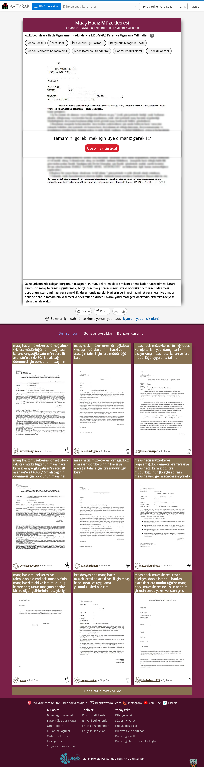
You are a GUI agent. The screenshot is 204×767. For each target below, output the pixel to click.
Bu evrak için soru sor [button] (129, 731)
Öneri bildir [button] (55, 726)
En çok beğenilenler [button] (95, 726)
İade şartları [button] (55, 741)
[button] (136, 7)
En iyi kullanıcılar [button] (93, 731)
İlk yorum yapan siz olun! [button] (140, 318)
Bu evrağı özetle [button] (125, 736)
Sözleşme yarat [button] (125, 720)
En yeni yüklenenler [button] (95, 720)
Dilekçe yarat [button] (123, 715)
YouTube (155, 703)
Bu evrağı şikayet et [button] (60, 715)
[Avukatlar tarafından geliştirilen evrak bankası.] (15, 6)
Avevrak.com (41, 703)
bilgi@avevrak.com (108, 703)
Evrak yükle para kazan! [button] (62, 720)
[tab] (69, 333)
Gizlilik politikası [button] (58, 736)
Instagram (135, 703)
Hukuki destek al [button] (126, 726)
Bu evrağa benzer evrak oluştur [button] (136, 741)
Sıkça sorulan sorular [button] (61, 746)
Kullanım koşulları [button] (59, 731)
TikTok (172, 703)
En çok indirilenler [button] (94, 715)
